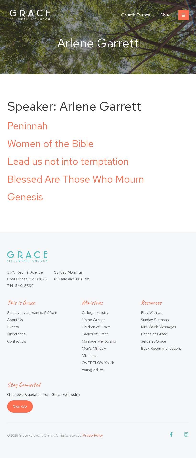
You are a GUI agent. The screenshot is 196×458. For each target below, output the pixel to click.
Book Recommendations (161, 348)
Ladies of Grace (95, 334)
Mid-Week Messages (158, 326)
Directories (16, 334)
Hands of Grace (154, 334)
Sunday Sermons (155, 319)
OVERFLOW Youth (98, 362)
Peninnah (27, 125)
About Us (15, 319)
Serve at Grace (153, 341)
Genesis (25, 196)
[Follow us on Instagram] (186, 435)
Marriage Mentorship (99, 341)
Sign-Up (20, 406)
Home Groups (93, 319)
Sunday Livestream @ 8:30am (32, 312)
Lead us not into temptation (68, 161)
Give (164, 15)
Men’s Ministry (94, 348)
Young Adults (93, 369)
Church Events (135, 15)
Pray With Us (151, 312)
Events (13, 326)
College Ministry (95, 312)
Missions (89, 355)
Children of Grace (96, 326)
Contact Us (16, 341)
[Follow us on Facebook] (172, 435)
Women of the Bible (50, 143)
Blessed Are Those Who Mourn (75, 179)
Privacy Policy (93, 435)
